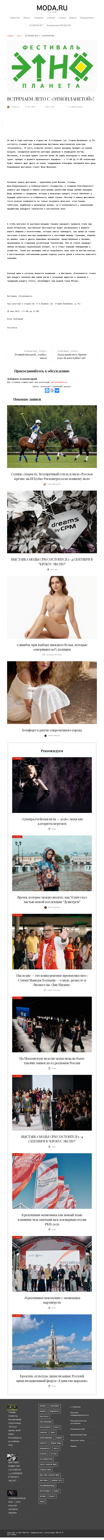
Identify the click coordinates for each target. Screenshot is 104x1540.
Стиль (62, 17)
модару (43, 1411)
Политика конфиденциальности (79, 1413)
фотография (45, 1491)
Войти (72, 17)
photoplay (44, 1416)
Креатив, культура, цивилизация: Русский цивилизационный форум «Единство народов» (52, 1378)
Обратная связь (77, 1440)
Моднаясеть (45, 1448)
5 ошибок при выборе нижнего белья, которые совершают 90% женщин (52, 647)
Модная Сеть (57, 1480)
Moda (53, 1432)
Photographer (46, 1422)
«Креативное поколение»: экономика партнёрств (52, 1300)
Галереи (38, 17)
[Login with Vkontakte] (57, 390)
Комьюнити (87, 17)
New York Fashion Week (49, 1475)
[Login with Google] (52, 390)
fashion (43, 1454)
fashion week (45, 1470)
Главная (10, 36)
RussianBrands (46, 1438)
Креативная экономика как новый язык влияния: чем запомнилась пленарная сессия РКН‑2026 (52, 1219)
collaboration (46, 1459)
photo (57, 1427)
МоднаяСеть (54, 1411)
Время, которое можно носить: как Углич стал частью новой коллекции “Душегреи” (52, 899)
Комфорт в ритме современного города (52, 730)
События (43, 1432)
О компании (75, 1407)
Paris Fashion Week (48, 1464)
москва (43, 1496)
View (50, 437)
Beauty (52, 1496)
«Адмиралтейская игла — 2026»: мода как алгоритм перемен (52, 821)
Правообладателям (78, 1435)
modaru (43, 1406)
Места (56, 1448)
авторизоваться (59, 382)
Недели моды (56, 1443)
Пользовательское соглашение (78, 1422)
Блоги (26, 17)
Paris (42, 1502)
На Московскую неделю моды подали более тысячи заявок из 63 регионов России (51, 1060)
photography (45, 1427)
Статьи (51, 17)
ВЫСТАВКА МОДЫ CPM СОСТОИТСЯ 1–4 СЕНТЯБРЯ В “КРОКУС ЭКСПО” (52, 561)
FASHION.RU (36, 25)
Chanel (56, 1491)
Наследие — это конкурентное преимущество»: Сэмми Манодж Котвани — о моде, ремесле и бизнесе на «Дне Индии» (52, 980)
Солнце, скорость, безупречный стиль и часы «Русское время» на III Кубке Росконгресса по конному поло (52, 476)
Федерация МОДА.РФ (59, 25)
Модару (59, 1438)
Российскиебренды (47, 1486)
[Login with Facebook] (47, 390)
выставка (44, 1480)
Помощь (73, 1446)
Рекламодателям (77, 1429)
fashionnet (54, 1406)
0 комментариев (75, 107)
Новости (15, 17)
